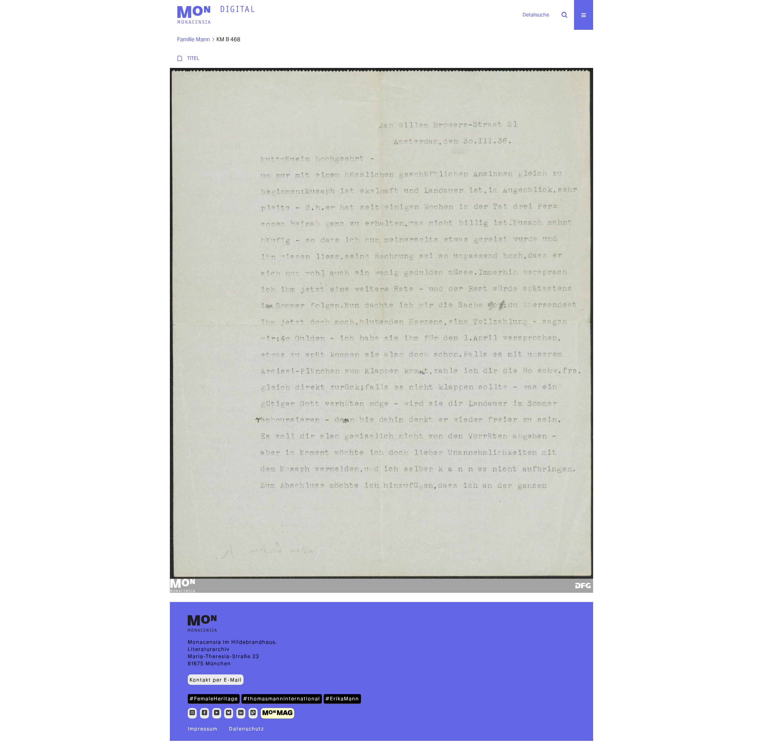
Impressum (203, 729)
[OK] (564, 15)
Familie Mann (193, 39)
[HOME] (237, 9)
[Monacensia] (194, 15)
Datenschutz (246, 729)
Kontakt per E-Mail (216, 680)
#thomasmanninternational (281, 699)
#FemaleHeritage (214, 699)
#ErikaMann (342, 699)
